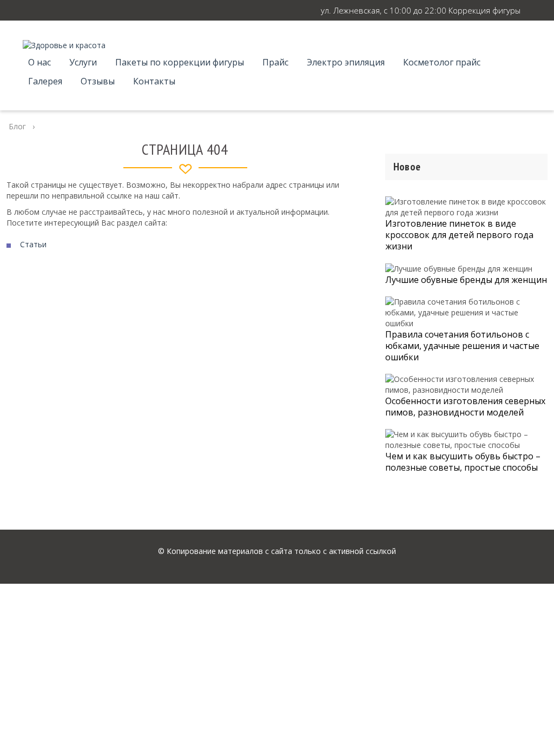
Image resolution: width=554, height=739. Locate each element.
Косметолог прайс (441, 62)
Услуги (83, 62)
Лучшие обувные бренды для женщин (466, 280)
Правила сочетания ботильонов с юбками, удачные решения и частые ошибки (462, 345)
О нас (39, 62)
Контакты (154, 81)
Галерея (45, 81)
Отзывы (98, 81)
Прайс (275, 62)
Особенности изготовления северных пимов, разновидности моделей (465, 406)
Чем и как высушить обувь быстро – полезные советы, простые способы (462, 461)
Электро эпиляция (346, 62)
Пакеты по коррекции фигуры (179, 62)
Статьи (33, 244)
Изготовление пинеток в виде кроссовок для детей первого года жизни (459, 234)
